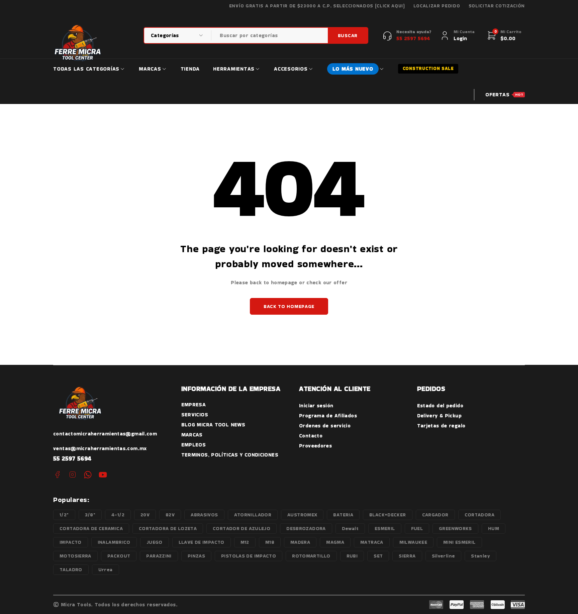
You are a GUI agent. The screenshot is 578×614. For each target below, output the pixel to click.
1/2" (64, 514)
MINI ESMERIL (459, 542)
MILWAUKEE (413, 542)
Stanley (480, 555)
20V (145, 514)
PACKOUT (118, 555)
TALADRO (71, 569)
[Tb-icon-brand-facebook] (57, 475)
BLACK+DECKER (387, 514)
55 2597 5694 (72, 458)
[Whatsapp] (88, 475)
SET (378, 555)
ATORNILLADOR (253, 514)
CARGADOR (435, 514)
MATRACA (371, 542)
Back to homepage (289, 306)
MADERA (300, 542)
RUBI (352, 555)
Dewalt (350, 528)
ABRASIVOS (204, 514)
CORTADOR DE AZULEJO (241, 528)
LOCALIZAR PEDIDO (436, 6)
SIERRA (407, 555)
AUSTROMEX (302, 514)
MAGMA (335, 542)
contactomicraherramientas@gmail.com (105, 433)
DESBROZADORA (306, 528)
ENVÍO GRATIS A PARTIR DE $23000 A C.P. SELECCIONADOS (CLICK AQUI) (317, 6)
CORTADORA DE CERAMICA (91, 528)
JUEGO (155, 542)
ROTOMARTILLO (311, 555)
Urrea (105, 569)
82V (170, 514)
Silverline (443, 555)
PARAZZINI (158, 555)
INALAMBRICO (114, 542)
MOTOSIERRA (75, 555)
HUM (493, 528)
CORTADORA (479, 514)
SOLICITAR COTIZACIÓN (497, 6)
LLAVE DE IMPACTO (201, 542)
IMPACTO (71, 542)
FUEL (417, 528)
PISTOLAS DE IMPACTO (248, 555)
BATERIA (343, 514)
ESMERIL (385, 528)
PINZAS (196, 555)
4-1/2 (117, 514)
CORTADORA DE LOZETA (168, 528)
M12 (244, 542)
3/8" (90, 514)
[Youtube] (103, 475)
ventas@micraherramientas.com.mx (100, 448)
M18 (269, 542)
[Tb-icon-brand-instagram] (72, 475)
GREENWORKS (455, 528)
